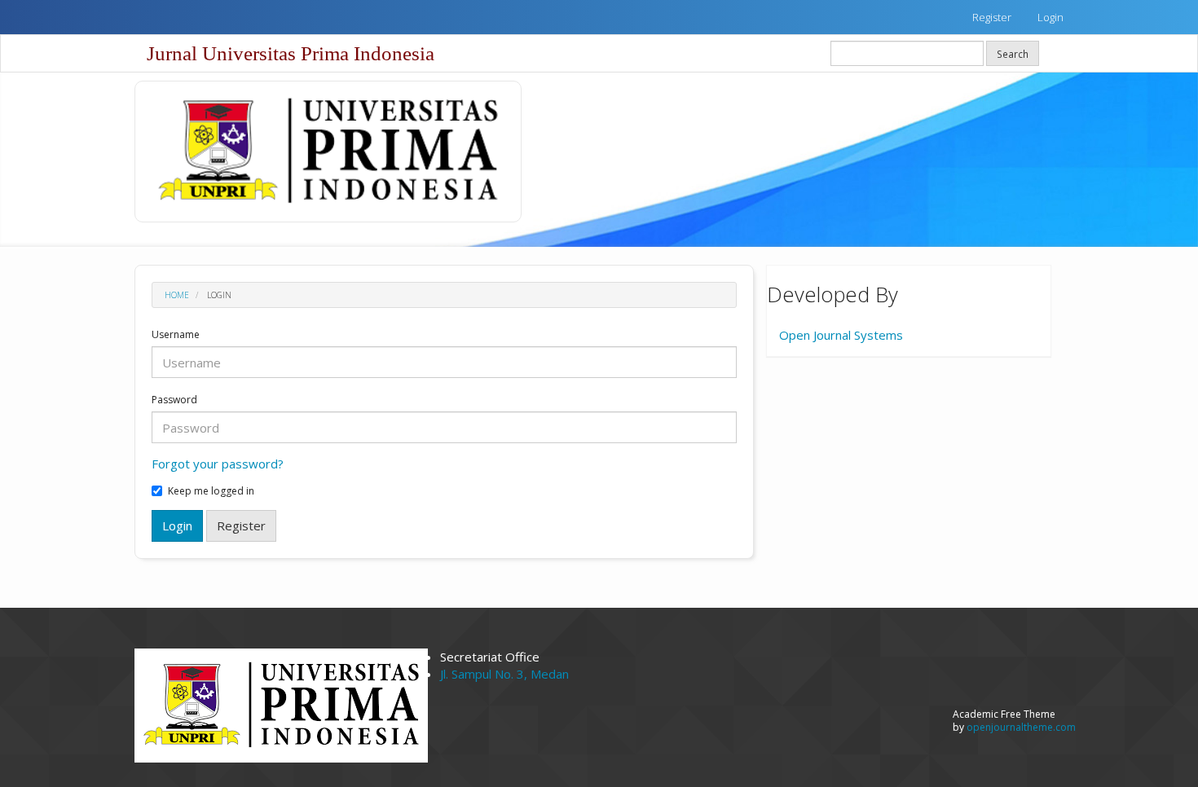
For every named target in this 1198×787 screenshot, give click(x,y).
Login (1050, 17)
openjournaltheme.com (1021, 727)
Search (1012, 53)
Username (176, 334)
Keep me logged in (211, 491)
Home (177, 295)
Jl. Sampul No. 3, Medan (504, 674)
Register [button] (241, 525)
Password (174, 400)
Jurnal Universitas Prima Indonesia (290, 53)
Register (991, 17)
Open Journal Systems (841, 335)
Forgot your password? (218, 463)
